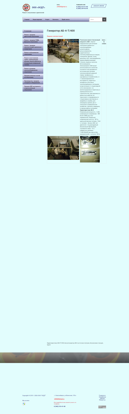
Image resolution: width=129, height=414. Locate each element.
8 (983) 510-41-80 (82, 7)
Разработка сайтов (102, 397)
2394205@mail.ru (62, 6)
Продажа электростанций (55, 36)
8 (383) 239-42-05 (82, 8)
